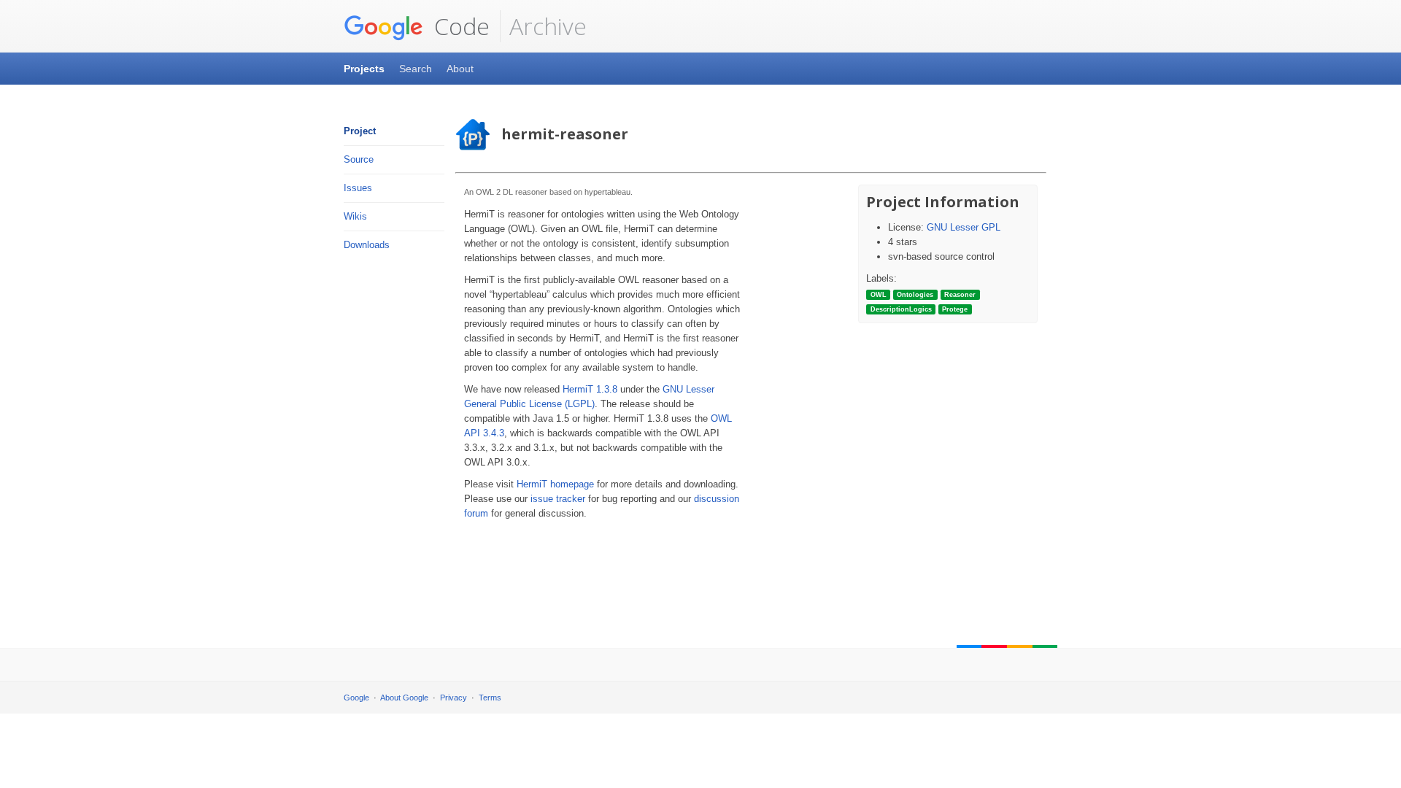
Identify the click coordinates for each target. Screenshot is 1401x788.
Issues (358, 187)
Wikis (355, 216)
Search (415, 68)
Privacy (453, 697)
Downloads (367, 244)
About (460, 68)
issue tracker (557, 498)
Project (360, 130)
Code (459, 26)
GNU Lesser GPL (963, 227)
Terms (490, 697)
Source (359, 159)
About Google (404, 697)
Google (356, 697)
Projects (364, 68)
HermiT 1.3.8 (590, 389)
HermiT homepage (555, 484)
